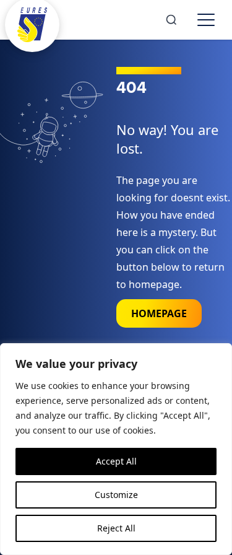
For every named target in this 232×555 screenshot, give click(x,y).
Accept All (116, 461)
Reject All (116, 528)
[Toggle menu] (206, 19)
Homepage (159, 313)
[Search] (171, 19)
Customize (116, 494)
